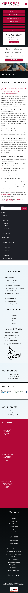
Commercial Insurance (8, 245)
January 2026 (6, 231)
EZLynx (15, 584)
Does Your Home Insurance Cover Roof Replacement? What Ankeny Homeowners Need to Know (13, 90)
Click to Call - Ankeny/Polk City (14, 18)
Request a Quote (14, 11)
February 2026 (6, 228)
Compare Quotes (14, 526)
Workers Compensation (11, 303)
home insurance (9, 200)
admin (16, 93)
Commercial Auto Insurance (12, 282)
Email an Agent (14, 21)
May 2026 (5, 220)
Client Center (14, 27)
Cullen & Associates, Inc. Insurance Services (14, 583)
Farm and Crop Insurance (12, 293)
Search (2, 206)
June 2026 (5, 218)
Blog (14, 529)
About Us (14, 518)
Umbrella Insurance (7, 258)
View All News (14, 578)
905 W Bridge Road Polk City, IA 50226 (7, 484)
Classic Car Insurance (11, 290)
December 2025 (7, 233)
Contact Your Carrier (14, 524)
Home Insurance (8, 199)
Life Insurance (6, 255)
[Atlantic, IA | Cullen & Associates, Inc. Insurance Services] (10, 4)
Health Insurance (7, 250)
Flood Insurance (6, 247)
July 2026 (5, 215)
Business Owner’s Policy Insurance (14, 288)
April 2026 (5, 223)
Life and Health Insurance (12, 296)
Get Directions (14, 42)
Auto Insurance (6, 239)
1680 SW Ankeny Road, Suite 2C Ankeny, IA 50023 (10, 429)
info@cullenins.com (7, 434)
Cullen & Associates (5, 194)
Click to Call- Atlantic (14, 15)
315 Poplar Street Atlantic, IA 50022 (7, 456)
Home (14, 516)
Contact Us (14, 532)
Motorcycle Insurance (11, 298)
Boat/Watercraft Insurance (9, 242)
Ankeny (17, 199)
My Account (14, 30)
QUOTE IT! (14, 60)
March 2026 (6, 225)
